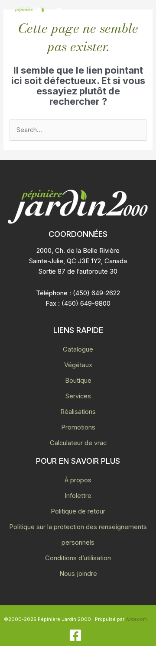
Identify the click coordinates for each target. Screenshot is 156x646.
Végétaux (78, 365)
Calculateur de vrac (78, 443)
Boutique (78, 380)
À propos (78, 480)
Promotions (78, 427)
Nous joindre (78, 574)
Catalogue (78, 349)
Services (78, 396)
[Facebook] (75, 635)
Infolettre (78, 496)
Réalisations (78, 412)
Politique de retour (78, 511)
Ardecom (136, 619)
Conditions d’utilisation (78, 558)
